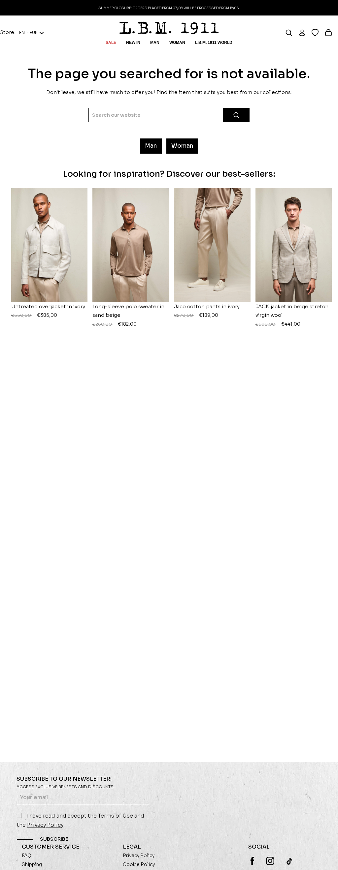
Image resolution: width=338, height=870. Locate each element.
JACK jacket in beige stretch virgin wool (291, 315)
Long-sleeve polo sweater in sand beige (128, 315)
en (28, 32)
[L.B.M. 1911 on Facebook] (252, 861)
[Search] (291, 32)
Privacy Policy (45, 825)
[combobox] (169, 115)
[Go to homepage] (169, 28)
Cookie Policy (139, 864)
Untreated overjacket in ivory (48, 310)
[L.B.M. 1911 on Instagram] (270, 861)
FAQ (26, 855)
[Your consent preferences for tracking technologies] (326, 858)
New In (133, 42)
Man (154, 42)
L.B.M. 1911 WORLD (213, 42)
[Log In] (305, 32)
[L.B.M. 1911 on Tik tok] (290, 861)
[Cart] (331, 32)
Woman (177, 42)
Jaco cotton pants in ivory (207, 310)
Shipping (32, 864)
